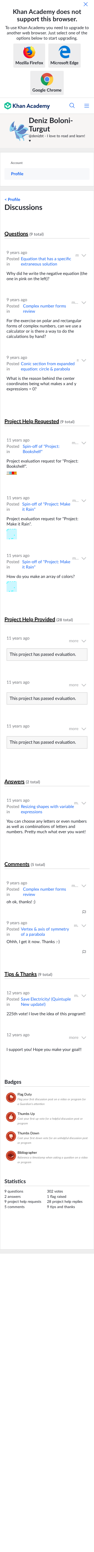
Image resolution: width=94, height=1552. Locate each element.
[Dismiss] (85, 4)
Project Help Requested (31, 421)
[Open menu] (87, 106)
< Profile (12, 200)
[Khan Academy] (25, 106)
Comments (17, 864)
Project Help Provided (29, 619)
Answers (14, 781)
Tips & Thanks (20, 974)
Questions (16, 234)
